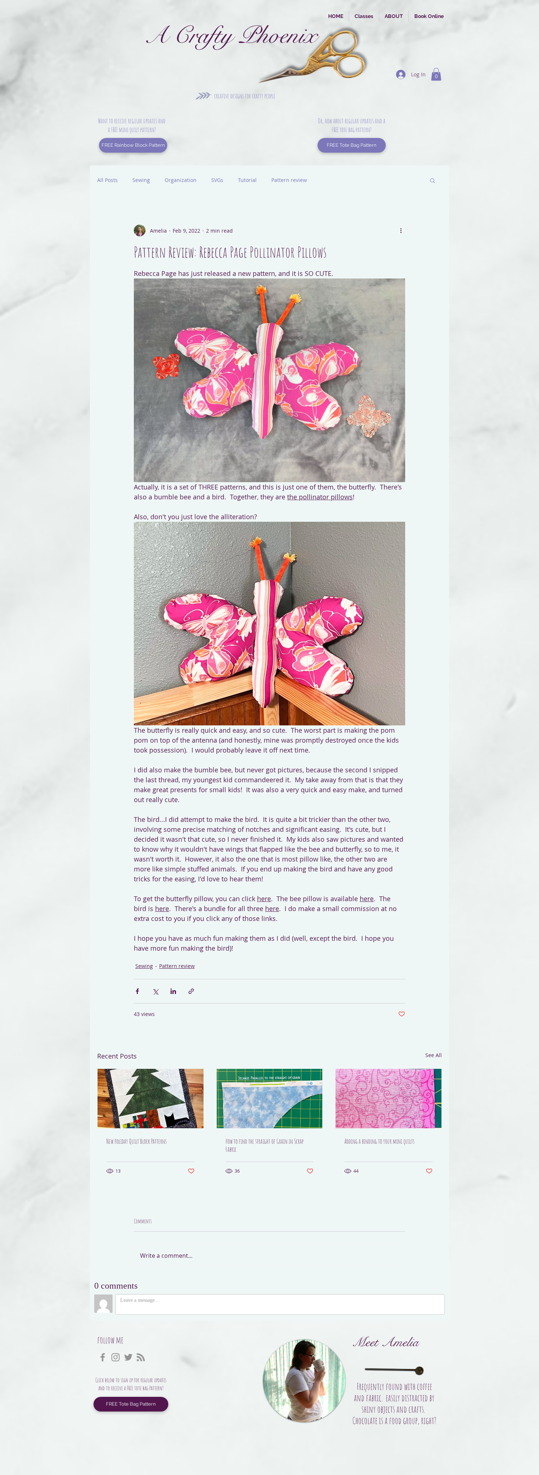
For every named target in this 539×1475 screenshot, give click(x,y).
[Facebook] (102, 1357)
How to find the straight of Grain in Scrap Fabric (264, 1145)
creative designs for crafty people (244, 96)
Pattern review (289, 179)
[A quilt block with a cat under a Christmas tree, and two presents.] (150, 1098)
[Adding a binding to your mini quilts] (388, 1098)
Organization (181, 179)
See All (433, 1055)
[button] (436, 74)
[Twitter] (128, 1357)
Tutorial (247, 179)
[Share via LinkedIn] (173, 991)
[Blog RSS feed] (141, 1357)
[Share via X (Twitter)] (155, 991)
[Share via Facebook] (137, 991)
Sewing (141, 179)
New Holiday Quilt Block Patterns (136, 1141)
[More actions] (400, 230)
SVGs (217, 179)
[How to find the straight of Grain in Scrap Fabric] (270, 1098)
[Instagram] (115, 1357)
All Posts (107, 179)
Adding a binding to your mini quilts (379, 1141)
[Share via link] (191, 991)
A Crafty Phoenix (230, 35)
